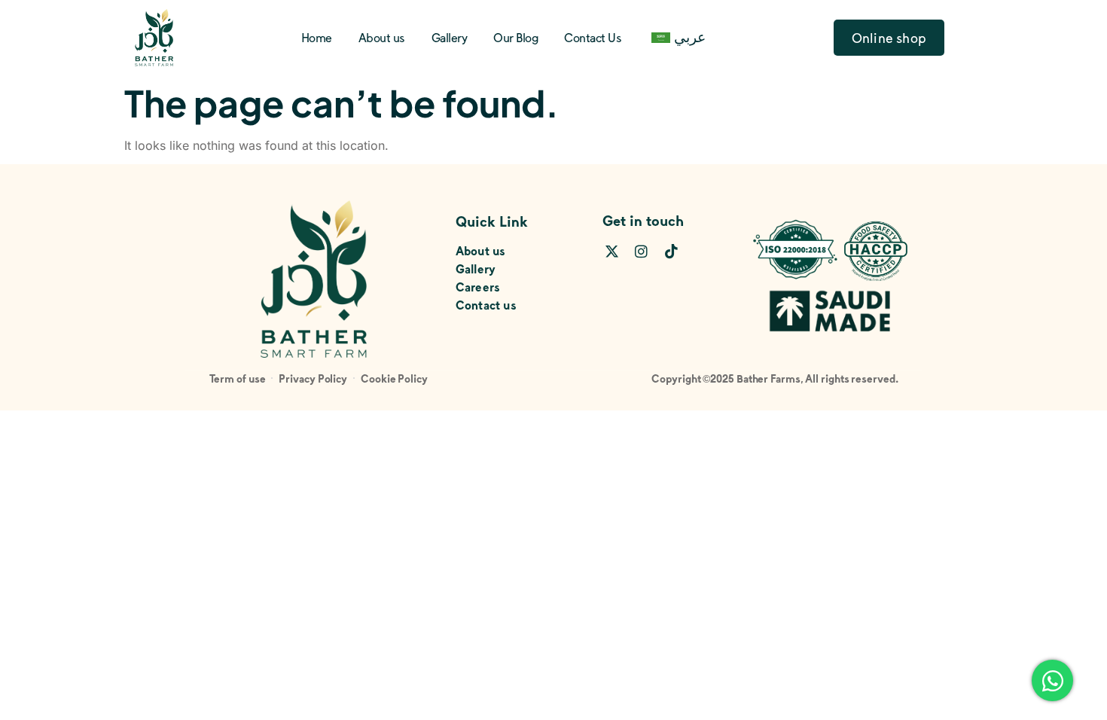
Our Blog (515, 37)
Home (316, 37)
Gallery (450, 37)
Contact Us (592, 37)
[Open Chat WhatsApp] (1052, 680)
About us (381, 37)
